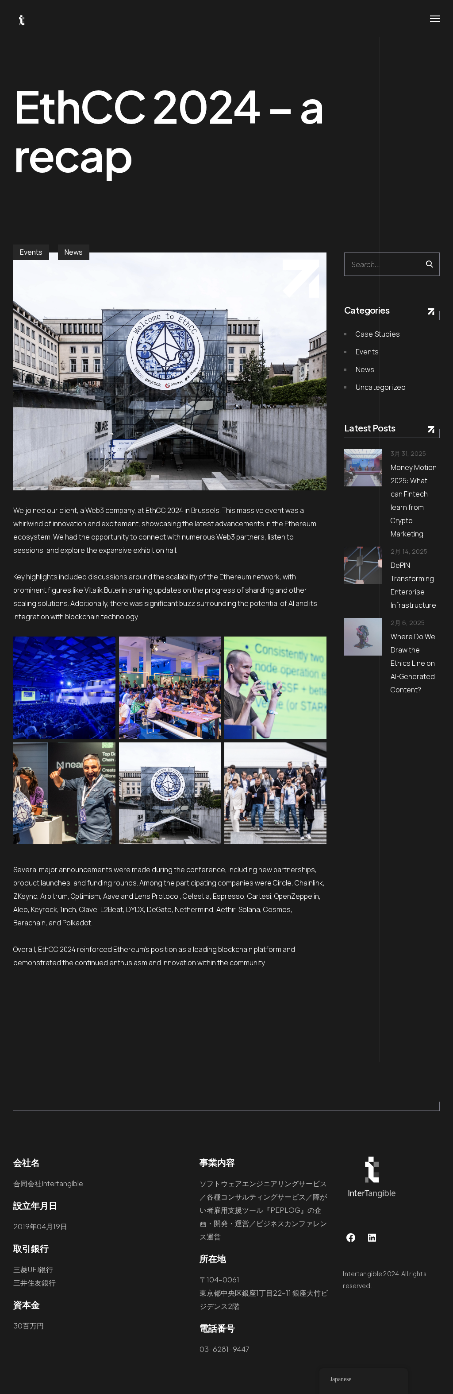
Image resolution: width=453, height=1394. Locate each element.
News (74, 252)
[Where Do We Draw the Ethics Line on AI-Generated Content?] (363, 637)
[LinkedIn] (372, 1238)
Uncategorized (381, 387)
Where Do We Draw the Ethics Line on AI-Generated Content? (413, 663)
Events (31, 252)
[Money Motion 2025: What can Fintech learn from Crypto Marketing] (363, 467)
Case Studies (378, 334)
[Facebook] (351, 1238)
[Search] (429, 264)
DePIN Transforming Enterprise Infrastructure (413, 585)
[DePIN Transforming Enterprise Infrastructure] (363, 565)
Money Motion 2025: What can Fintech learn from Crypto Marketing (414, 500)
